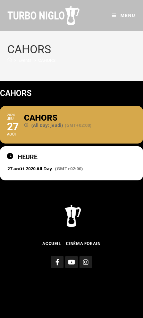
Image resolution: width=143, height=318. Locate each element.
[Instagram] (85, 262)
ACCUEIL (51, 243)
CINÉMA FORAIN (83, 243)
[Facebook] (57, 262)
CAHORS (47, 60)
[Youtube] (71, 262)
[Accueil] (9, 60)
